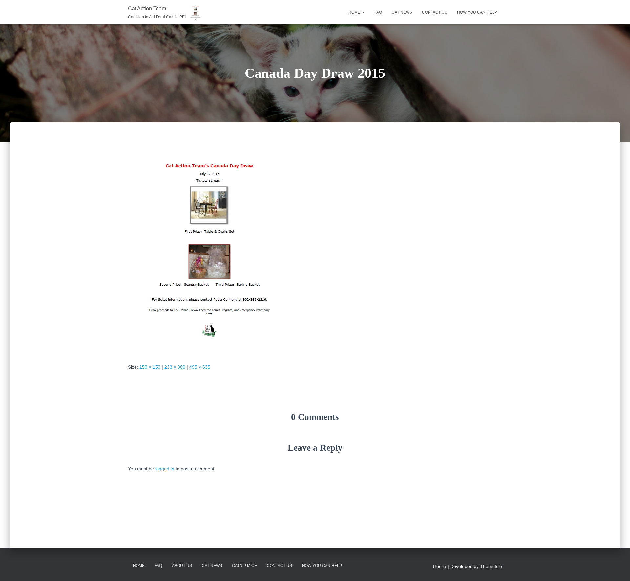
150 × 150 (149, 367)
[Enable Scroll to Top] (617, 568)
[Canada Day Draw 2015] (209, 249)
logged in (164, 468)
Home (354, 12)
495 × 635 (199, 367)
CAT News (212, 565)
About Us (182, 565)
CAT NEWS (402, 12)
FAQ (378, 12)
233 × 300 (174, 367)
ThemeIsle (491, 566)
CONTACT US (434, 12)
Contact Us (279, 565)
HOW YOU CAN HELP (477, 12)
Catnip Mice (244, 565)
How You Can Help (322, 565)
